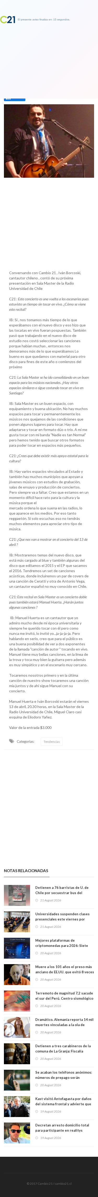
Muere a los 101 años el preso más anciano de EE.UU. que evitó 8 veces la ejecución (64, 972)
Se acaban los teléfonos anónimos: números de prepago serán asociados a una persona (63, 1077)
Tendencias (52, 742)
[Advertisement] (49, 222)
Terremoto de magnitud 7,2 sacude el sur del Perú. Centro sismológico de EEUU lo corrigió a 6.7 (64, 998)
